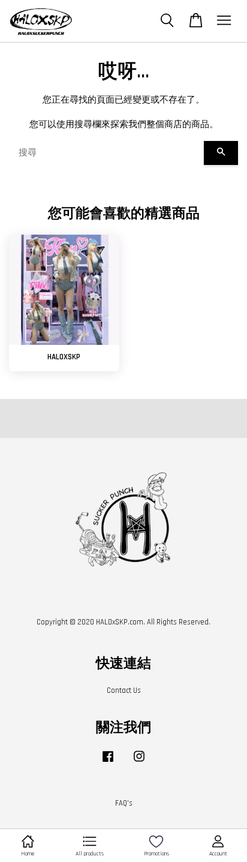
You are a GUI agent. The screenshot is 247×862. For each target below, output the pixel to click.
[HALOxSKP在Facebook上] (108, 762)
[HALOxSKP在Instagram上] (139, 762)
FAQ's (123, 803)
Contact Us (124, 690)
